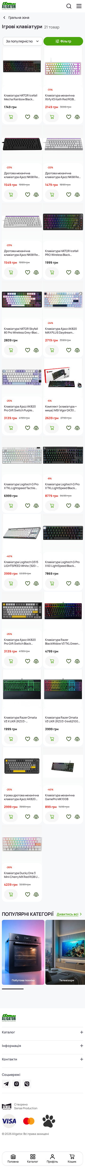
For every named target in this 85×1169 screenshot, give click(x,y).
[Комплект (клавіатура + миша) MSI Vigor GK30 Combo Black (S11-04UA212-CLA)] (63, 377)
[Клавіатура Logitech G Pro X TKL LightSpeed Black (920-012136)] (63, 455)
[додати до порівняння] (36, 117)
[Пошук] (69, 6)
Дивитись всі (67, 914)
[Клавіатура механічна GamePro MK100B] (63, 766)
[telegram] (6, 1084)
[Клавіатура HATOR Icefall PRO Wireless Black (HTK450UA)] (63, 222)
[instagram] (16, 1084)
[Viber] (27, 1084)
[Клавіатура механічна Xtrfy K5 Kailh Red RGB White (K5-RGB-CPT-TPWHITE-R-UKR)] (63, 66)
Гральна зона (18, 17)
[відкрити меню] (79, 6)
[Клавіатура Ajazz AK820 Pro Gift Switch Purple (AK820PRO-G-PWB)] (22, 377)
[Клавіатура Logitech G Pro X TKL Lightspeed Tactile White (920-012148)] (22, 455)
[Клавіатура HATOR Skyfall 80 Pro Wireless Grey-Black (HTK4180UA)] (22, 300)
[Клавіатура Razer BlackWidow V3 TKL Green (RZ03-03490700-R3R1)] (63, 611)
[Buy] (11, 117)
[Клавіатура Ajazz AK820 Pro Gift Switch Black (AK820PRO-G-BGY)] (22, 611)
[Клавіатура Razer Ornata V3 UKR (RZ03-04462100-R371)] (63, 688)
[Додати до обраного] (27, 117)
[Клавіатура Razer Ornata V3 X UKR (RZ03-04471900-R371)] (22, 688)
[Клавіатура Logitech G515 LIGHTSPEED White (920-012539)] (22, 533)
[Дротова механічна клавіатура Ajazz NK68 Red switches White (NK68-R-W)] (63, 144)
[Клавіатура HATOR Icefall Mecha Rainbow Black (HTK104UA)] (22, 66)
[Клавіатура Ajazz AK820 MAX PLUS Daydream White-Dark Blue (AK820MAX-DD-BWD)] (63, 300)
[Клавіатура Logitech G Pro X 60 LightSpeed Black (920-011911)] (63, 533)
